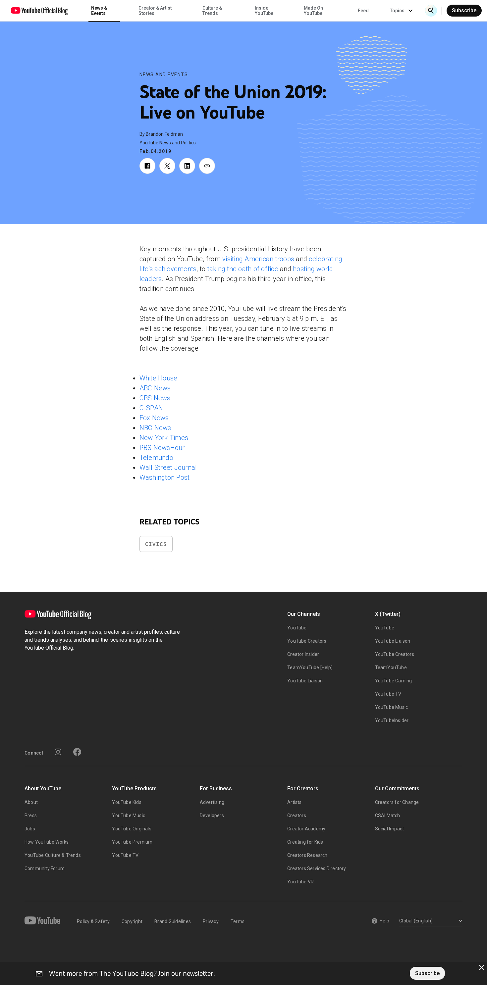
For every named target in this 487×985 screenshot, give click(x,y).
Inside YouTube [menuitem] (264, 10)
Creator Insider (303, 654)
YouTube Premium (132, 842)
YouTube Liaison (305, 680)
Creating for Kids (305, 842)
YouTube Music (391, 707)
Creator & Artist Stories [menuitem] (155, 10)
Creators (296, 815)
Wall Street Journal (168, 467)
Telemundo (156, 458)
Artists (294, 802)
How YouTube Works (47, 842)
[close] (481, 967)
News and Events (163, 74)
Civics (156, 544)
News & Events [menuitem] (99, 10)
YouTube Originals (131, 828)
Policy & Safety (93, 921)
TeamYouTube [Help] (310, 667)
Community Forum (45, 868)
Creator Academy (306, 828)
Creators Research (307, 855)
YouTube (296, 627)
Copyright (132, 921)
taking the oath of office (241, 269)
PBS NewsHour (162, 448)
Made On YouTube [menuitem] (313, 10)
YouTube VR (300, 881)
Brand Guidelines (172, 921)
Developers (212, 815)
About (31, 802)
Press (31, 815)
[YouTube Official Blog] (39, 10)
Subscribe (464, 10)
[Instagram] (58, 752)
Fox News (154, 418)
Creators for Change (397, 802)
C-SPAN (151, 408)
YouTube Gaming (393, 680)
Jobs (30, 828)
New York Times (164, 438)
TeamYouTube (391, 667)
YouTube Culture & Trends (53, 855)
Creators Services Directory (316, 868)
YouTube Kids (126, 802)
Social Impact (389, 828)
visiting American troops (258, 259)
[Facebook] (77, 752)
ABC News (155, 388)
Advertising (212, 802)
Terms (237, 921)
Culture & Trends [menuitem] (212, 10)
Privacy (211, 921)
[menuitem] (363, 10)
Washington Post (164, 477)
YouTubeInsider (392, 720)
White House (158, 378)
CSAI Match (387, 815)
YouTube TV (388, 694)
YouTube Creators (306, 641)
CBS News (155, 398)
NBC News (155, 428)
